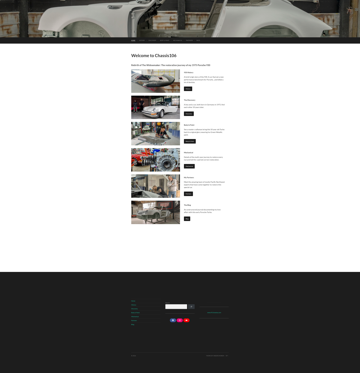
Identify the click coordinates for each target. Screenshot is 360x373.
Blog (198, 40)
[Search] (191, 306)
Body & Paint (164, 40)
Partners (189, 40)
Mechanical (177, 40)
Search (167, 303)
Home (133, 40)
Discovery (152, 40)
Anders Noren (218, 355)
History (142, 40)
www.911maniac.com (214, 312)
